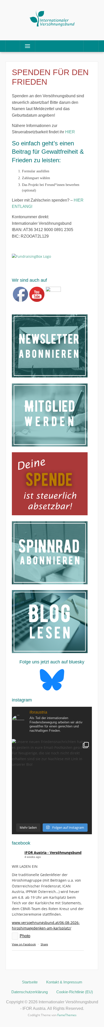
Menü (25, 46)
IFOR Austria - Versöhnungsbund (53, 852)
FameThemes (66, 1015)
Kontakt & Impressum (64, 982)
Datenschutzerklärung (29, 992)
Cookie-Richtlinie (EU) (74, 992)
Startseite (30, 982)
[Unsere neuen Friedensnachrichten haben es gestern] (52, 779)
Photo (25, 936)
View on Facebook (24, 944)
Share (44, 944)
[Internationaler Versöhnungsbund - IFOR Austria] (52, 17)
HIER (70, 132)
